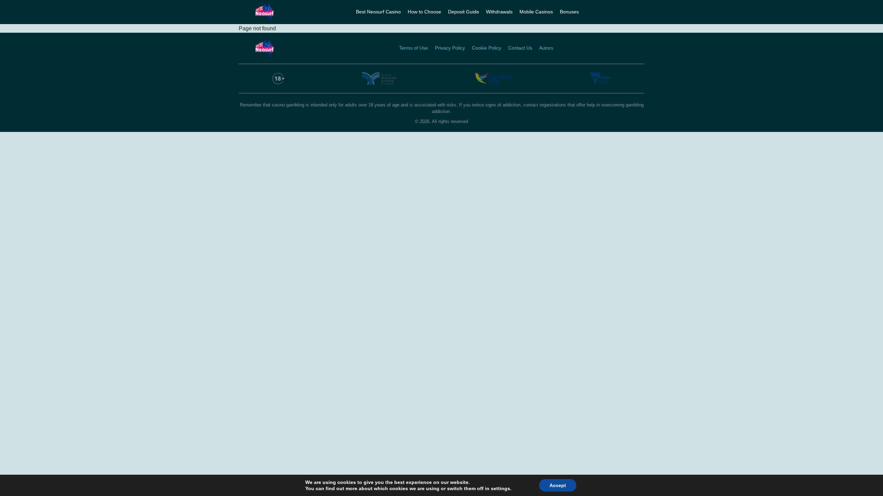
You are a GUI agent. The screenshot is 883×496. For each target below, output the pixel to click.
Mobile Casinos (536, 11)
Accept (557, 485)
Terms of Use (413, 48)
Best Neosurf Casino (378, 11)
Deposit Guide (463, 11)
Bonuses (569, 11)
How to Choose (424, 11)
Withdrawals (499, 11)
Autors (546, 48)
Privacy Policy (450, 48)
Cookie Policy (486, 48)
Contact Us (520, 48)
